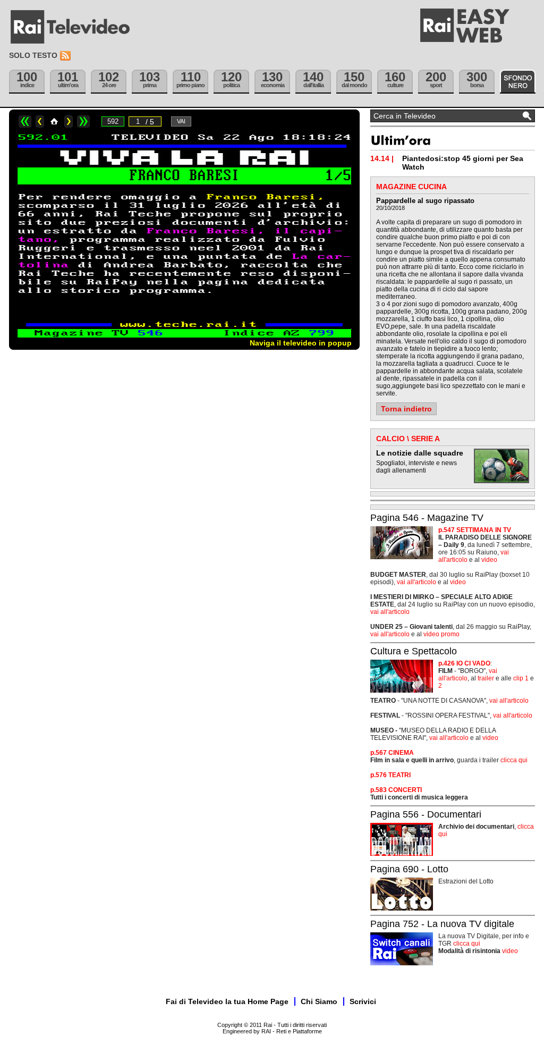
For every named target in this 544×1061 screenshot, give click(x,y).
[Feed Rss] (66, 56)
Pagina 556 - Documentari (425, 814)
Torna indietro (406, 409)
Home (54, 121)
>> (83, 121)
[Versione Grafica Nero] (518, 82)
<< (25, 121)
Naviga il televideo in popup (301, 343)
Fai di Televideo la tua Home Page (227, 1001)
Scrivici (363, 1001)
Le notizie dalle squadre (419, 453)
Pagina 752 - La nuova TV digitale (442, 924)
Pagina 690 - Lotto (409, 869)
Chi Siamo (319, 1001)
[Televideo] (75, 27)
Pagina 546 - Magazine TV (426, 517)
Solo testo (33, 55)
